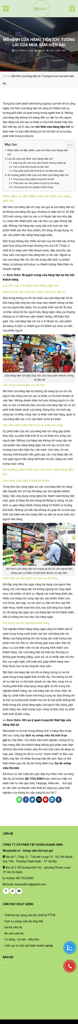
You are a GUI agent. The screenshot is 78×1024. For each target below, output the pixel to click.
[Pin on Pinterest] (46, 799)
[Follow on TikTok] (13, 891)
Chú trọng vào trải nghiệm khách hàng (33, 187)
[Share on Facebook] (26, 799)
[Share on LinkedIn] (52, 799)
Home (6, 76)
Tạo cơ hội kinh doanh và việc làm (31, 166)
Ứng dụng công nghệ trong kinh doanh (33, 179)
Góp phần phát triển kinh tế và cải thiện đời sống (38, 170)
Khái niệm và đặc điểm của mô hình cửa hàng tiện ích (37, 152)
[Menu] (6, 9)
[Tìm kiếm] (72, 9)
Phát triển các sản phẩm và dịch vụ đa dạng (36, 183)
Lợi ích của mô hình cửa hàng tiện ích (30, 158)
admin (41, 50)
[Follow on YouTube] (19, 891)
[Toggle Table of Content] (67, 145)
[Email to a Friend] (39, 799)
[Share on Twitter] (32, 799)
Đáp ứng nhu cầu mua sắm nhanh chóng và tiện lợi (39, 162)
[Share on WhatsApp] (19, 799)
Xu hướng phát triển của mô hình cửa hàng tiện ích (38, 175)
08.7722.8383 (34, 778)
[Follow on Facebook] (6, 891)
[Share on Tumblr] (59, 799)
